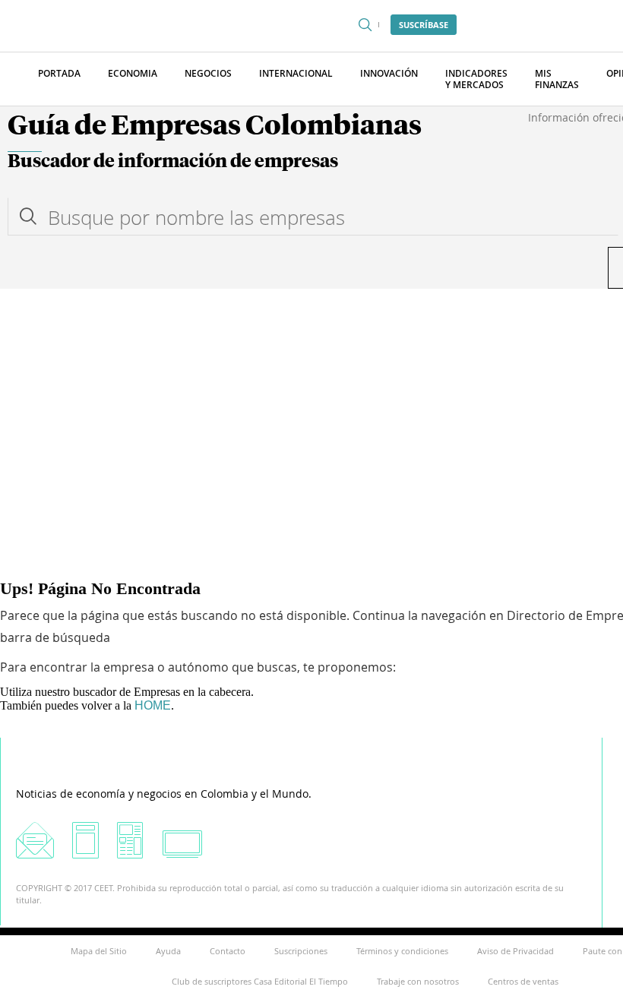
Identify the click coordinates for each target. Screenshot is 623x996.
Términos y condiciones (402, 950)
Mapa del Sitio (99, 950)
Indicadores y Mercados (476, 79)
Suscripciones (300, 950)
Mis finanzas (557, 79)
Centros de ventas (523, 981)
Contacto (227, 950)
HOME (152, 705)
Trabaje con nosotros (418, 981)
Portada (59, 73)
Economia (132, 73)
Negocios (208, 73)
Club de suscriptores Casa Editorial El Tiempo (260, 981)
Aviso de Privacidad (515, 950)
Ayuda (168, 950)
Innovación (389, 73)
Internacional (296, 73)
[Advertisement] (311, 402)
